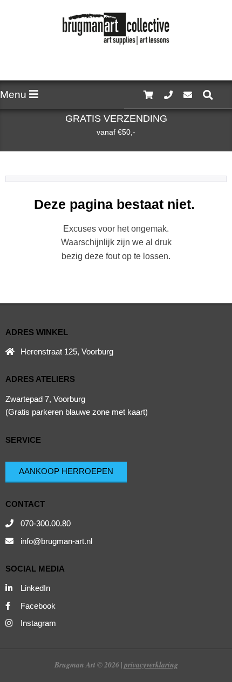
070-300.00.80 (46, 523)
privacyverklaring (151, 664)
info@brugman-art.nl (56, 541)
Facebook (38, 605)
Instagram (38, 623)
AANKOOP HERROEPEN (66, 471)
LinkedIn (35, 588)
